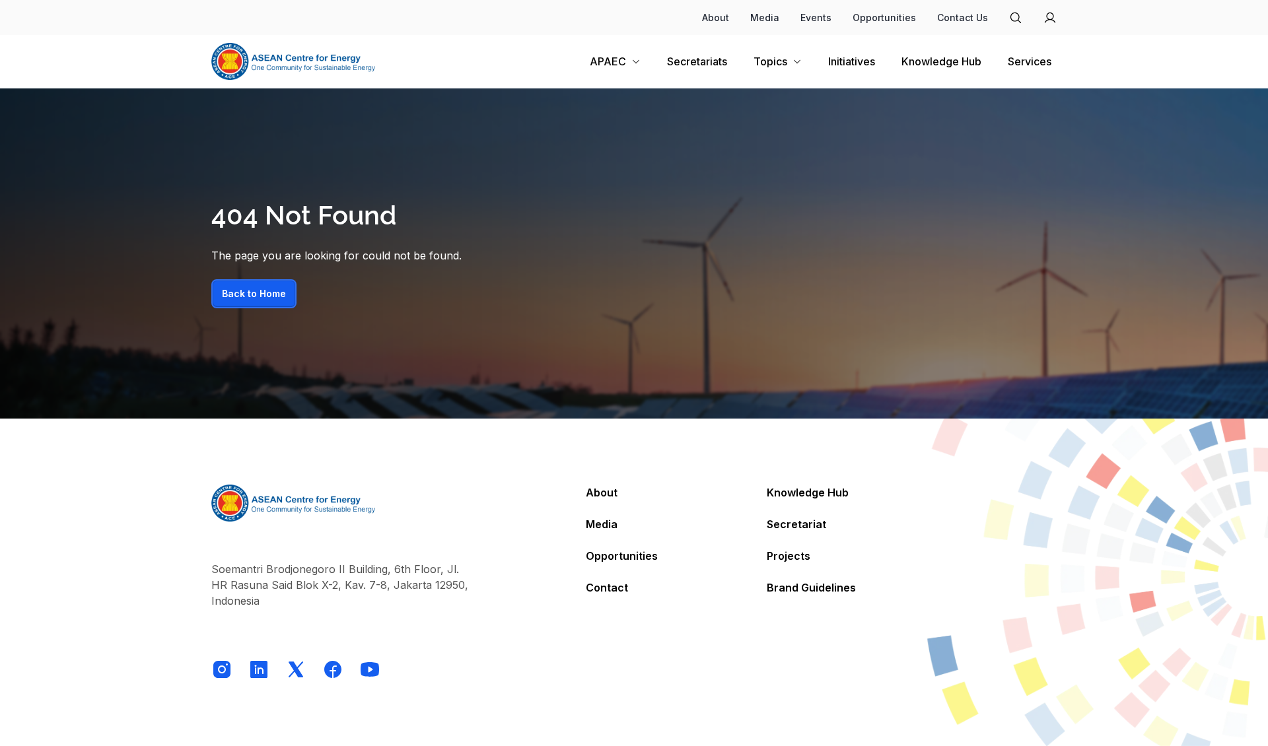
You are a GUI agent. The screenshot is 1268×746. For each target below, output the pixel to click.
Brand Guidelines (811, 587)
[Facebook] (332, 669)
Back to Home (254, 293)
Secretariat (796, 524)
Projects (788, 555)
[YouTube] (369, 669)
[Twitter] (295, 669)
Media (764, 17)
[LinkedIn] (258, 669)
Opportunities (884, 17)
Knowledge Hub (808, 492)
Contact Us (962, 17)
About (715, 17)
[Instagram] (221, 669)
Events (815, 17)
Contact (607, 587)
